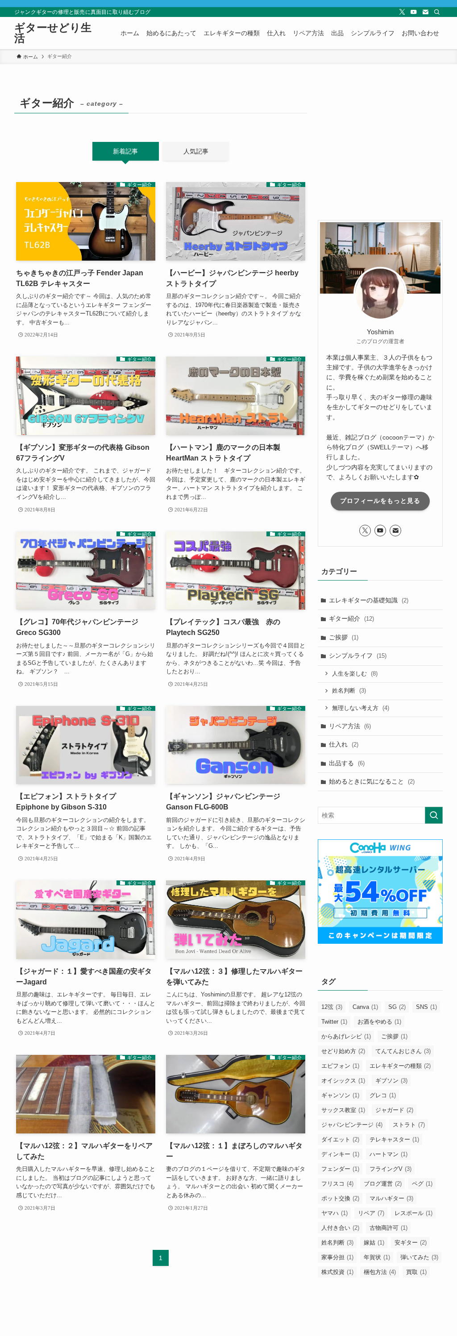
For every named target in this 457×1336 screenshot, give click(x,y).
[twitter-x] (402, 12)
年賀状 (377, 1257)
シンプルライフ (357, 655)
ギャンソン (340, 1095)
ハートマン (388, 1154)
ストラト (409, 1124)
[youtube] (414, 12)
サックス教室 (343, 1110)
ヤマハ (334, 1213)
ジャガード (394, 1110)
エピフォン (340, 1065)
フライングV (390, 1169)
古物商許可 (388, 1227)
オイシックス (343, 1080)
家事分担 (337, 1257)
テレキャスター (394, 1139)
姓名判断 (349, 690)
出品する (347, 763)
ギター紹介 (351, 618)
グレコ (383, 1095)
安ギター (411, 1242)
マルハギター (391, 1198)
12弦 (331, 1007)
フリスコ (337, 1183)
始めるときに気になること (372, 781)
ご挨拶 (343, 637)
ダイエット (340, 1139)
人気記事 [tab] (195, 151)
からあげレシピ (346, 1036)
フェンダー (340, 1169)
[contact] (425, 12)
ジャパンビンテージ (351, 1124)
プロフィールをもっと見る (380, 500)
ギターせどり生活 (52, 33)
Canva (365, 1007)
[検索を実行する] (434, 815)
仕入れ (343, 744)
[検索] (437, 12)
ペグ (422, 1183)
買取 (416, 1272)
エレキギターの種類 (400, 1065)
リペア (371, 1213)
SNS (426, 1007)
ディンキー (340, 1154)
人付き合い (340, 1227)
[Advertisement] (380, 148)
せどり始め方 (343, 1051)
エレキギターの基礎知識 (368, 600)
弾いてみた (419, 1257)
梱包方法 (380, 1272)
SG (397, 1007)
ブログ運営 (383, 1183)
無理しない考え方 (360, 708)
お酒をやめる (379, 1021)
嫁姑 (374, 1242)
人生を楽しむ (355, 673)
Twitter (334, 1021)
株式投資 (337, 1272)
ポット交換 (340, 1198)
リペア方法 (350, 726)
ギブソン (391, 1080)
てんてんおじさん (403, 1051)
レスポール (413, 1213)
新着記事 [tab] (125, 151)
